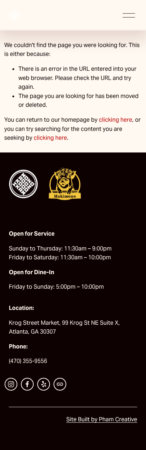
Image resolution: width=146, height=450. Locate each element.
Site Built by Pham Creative (101, 419)
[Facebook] (27, 384)
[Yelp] (43, 384)
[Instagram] (11, 384)
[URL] (60, 384)
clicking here (115, 119)
